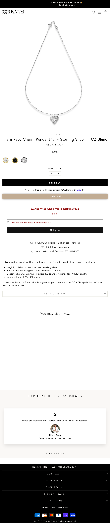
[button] (55, 196)
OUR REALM (54, 473)
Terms (54, 507)
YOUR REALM (54, 480)
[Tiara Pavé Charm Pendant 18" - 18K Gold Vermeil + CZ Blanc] (16, 377)
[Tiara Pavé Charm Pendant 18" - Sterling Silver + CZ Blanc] (28, 377)
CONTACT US (54, 500)
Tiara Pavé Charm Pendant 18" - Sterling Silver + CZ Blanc (24, 160)
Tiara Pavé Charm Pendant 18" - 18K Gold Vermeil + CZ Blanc (5, 160)
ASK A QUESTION (55, 293)
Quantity (54, 168)
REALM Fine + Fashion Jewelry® (54, 467)
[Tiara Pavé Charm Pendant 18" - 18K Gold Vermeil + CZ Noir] (22, 377)
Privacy (46, 507)
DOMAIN (55, 134)
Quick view (23, 357)
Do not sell (63, 507)
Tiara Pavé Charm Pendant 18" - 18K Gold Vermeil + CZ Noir (15, 160)
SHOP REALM (54, 487)
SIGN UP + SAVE (54, 494)
